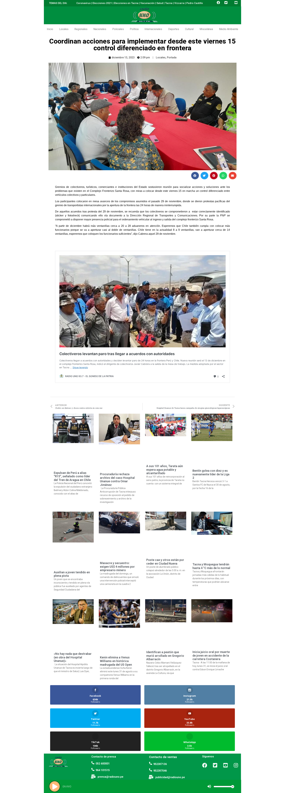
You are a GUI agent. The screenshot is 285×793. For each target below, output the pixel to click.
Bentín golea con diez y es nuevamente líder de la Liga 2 (210, 474)
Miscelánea (206, 29)
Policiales (118, 29)
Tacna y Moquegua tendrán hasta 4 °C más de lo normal (211, 566)
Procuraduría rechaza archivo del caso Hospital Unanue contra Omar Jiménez (117, 479)
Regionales (80, 29)
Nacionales (99, 29)
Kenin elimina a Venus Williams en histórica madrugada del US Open (116, 661)
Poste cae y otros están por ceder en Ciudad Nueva (165, 561)
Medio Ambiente (228, 29)
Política (134, 29)
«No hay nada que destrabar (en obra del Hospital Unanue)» (73, 657)
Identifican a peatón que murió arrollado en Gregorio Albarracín (165, 655)
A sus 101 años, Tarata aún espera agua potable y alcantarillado (164, 469)
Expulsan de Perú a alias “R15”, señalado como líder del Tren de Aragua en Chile (72, 476)
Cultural (189, 29)
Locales (63, 29)
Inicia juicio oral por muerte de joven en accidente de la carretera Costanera (211, 655)
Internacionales (153, 29)
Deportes (173, 29)
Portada (171, 57)
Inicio (50, 29)
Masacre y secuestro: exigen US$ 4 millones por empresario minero (117, 566)
